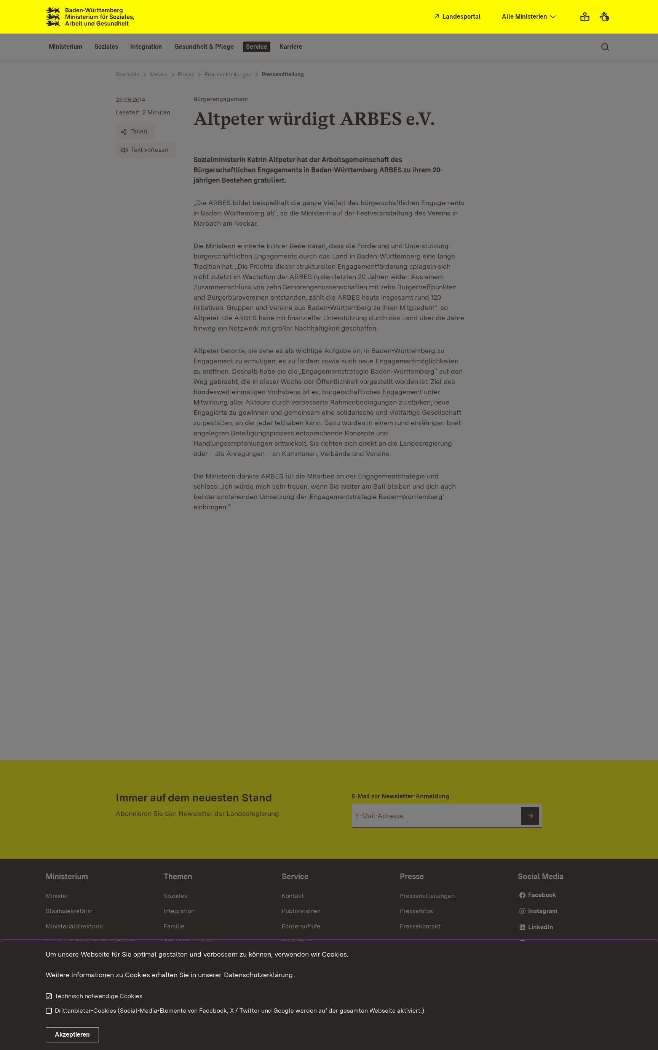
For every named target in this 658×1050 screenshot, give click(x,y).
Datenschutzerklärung (258, 975)
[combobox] (530, 17)
